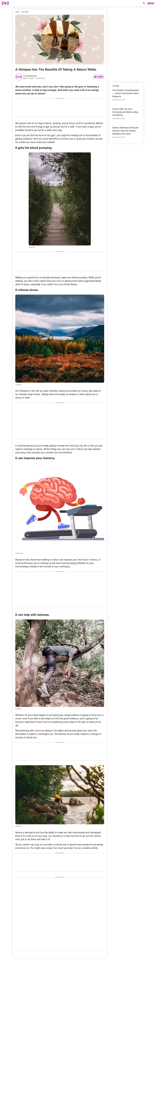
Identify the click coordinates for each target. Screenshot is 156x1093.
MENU (151, 3)
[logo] (5, 3)
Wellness (25, 11)
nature (37, 730)
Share (100, 77)
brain (59, 280)
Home (17, 11)
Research (20, 559)
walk (72, 126)
